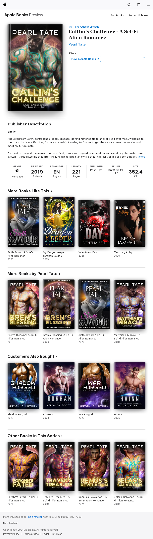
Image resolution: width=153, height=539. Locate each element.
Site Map (57, 534)
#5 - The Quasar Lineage (84, 26)
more (142, 156)
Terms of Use (31, 534)
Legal (45, 534)
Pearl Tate (77, 44)
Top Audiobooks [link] (139, 15)
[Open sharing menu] (144, 59)
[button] (129, 5)
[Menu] (148, 5)
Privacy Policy (11, 534)
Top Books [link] (117, 15)
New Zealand (10, 523)
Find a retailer (34, 517)
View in (83, 58)
